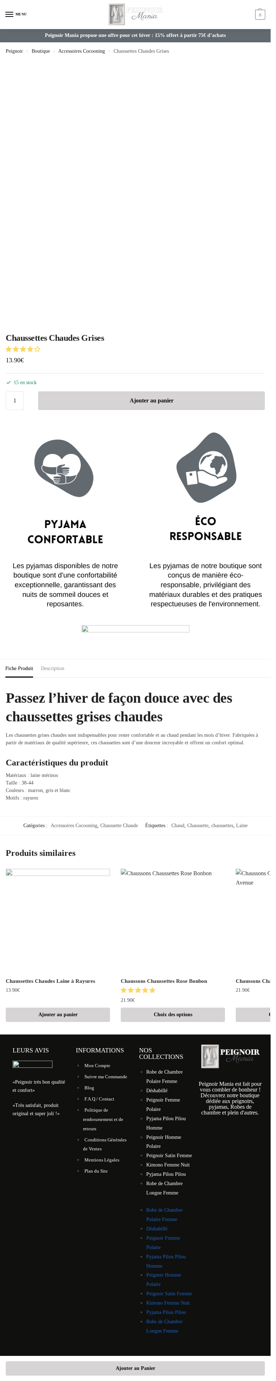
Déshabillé (156, 1090)
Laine (242, 825)
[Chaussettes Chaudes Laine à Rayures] (58, 921)
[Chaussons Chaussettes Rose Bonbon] (173, 921)
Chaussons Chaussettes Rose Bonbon (164, 981)
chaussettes (222, 825)
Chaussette (197, 825)
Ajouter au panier (152, 400)
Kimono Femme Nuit (168, 1165)
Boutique (41, 51)
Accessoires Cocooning (81, 51)
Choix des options (173, 1014)
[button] (24, 349)
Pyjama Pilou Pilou (166, 1174)
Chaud (177, 825)
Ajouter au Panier (135, 1368)
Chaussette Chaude (119, 825)
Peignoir (14, 51)
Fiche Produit (19, 668)
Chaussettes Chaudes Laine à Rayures (50, 981)
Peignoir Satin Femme (169, 1155)
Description (52, 668)
